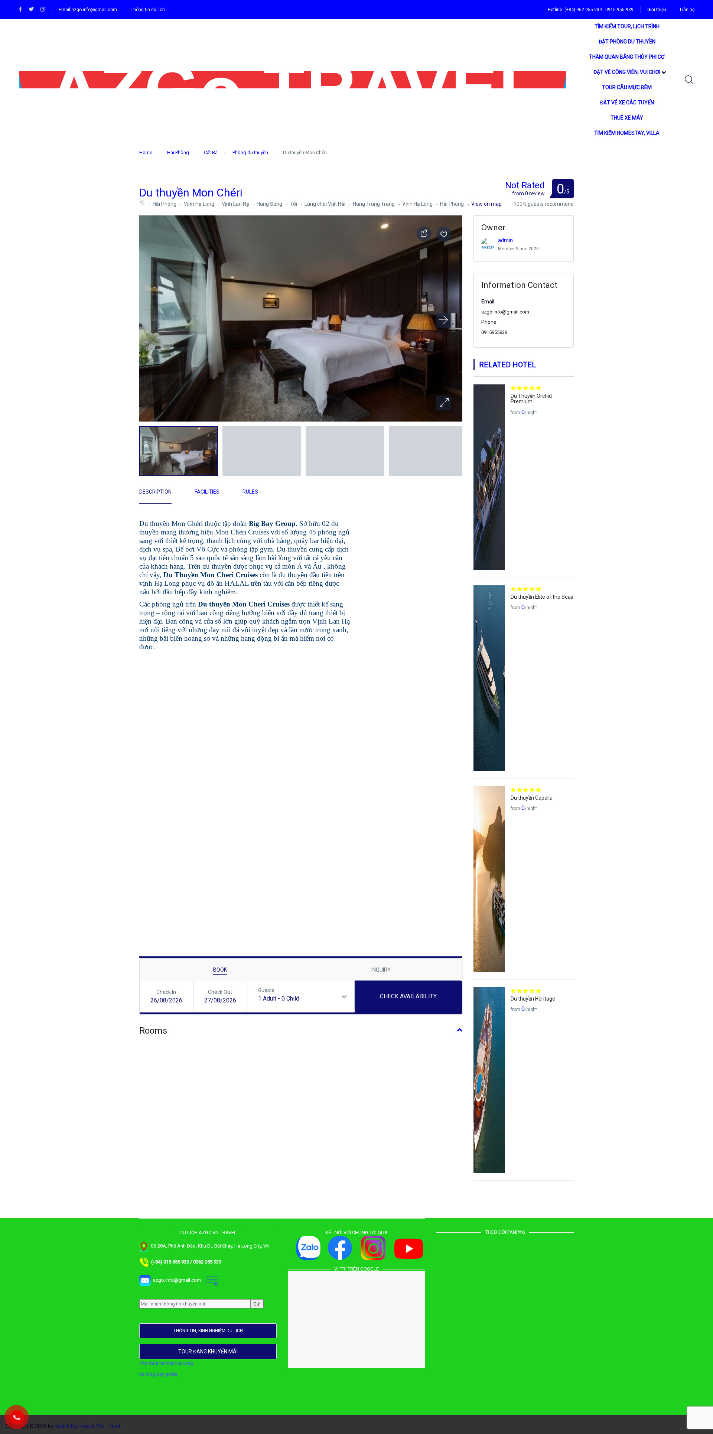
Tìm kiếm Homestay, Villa (627, 133)
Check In (166, 992)
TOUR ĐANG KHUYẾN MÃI (208, 1352)
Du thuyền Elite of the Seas (542, 597)
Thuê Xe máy (627, 118)
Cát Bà (211, 152)
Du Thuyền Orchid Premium (531, 398)
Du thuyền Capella (532, 798)
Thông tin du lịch (148, 9)
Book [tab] (220, 970)
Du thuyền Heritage (533, 999)
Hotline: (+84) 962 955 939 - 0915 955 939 (591, 9)
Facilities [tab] (207, 492)
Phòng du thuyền (250, 152)
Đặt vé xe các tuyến (627, 102)
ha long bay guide (158, 1374)
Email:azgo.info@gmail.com (88, 9)
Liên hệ (687, 9)
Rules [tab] (250, 492)
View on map (486, 204)
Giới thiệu (656, 9)
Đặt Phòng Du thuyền (627, 42)
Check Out (220, 992)
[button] (443, 403)
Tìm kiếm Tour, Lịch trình (627, 26)
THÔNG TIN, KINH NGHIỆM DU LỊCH (208, 1330)
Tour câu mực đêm (627, 87)
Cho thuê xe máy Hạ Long (166, 1363)
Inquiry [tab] (381, 970)
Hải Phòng (178, 152)
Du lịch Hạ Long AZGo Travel (87, 1426)
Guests (266, 990)
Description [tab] (155, 492)
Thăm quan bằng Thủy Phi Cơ (627, 57)
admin (505, 240)
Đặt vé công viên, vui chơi (626, 72)
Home (145, 152)
